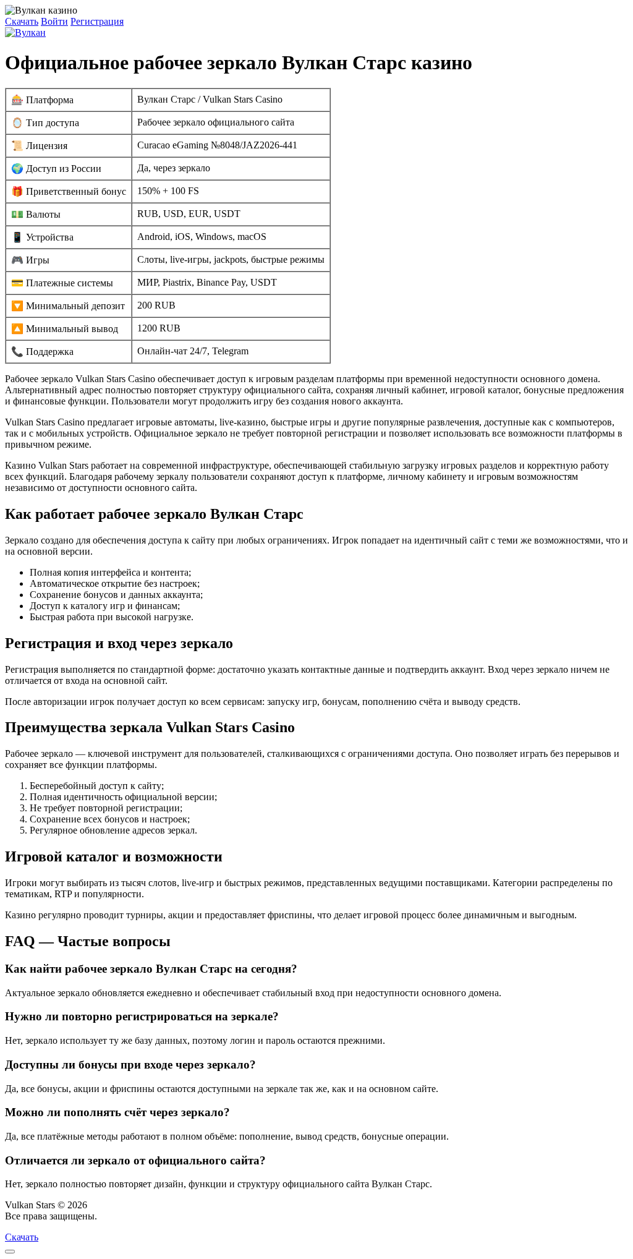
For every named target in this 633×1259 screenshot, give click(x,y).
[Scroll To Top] (10, 1251)
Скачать (21, 21)
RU (107, 1216)
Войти (54, 21)
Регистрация (97, 21)
